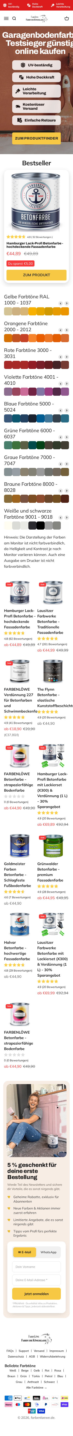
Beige (25, 1370)
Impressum (56, 1350)
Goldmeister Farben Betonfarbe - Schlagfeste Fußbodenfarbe (17, 874)
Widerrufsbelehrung (52, 1356)
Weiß (13, 1370)
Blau (60, 1376)
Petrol (48, 1376)
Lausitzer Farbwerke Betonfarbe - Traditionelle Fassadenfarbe (50, 621)
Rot (47, 1370)
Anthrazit (33, 1381)
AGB (32, 1356)
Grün (23, 1376)
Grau (19, 1381)
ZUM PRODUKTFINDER (36, 138)
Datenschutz (16, 1356)
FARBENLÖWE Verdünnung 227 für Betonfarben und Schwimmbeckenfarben (24, 700)
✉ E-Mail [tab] (24, 1252)
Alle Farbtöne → (36, 1387)
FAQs (10, 1350)
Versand (39, 1350)
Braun (11, 1376)
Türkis (36, 1376)
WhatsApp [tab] (48, 1252)
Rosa (57, 1370)
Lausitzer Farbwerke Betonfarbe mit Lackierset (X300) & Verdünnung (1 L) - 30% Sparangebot (52, 959)
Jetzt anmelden (36, 1294)
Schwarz (49, 1381)
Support (24, 1350)
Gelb (37, 1370)
